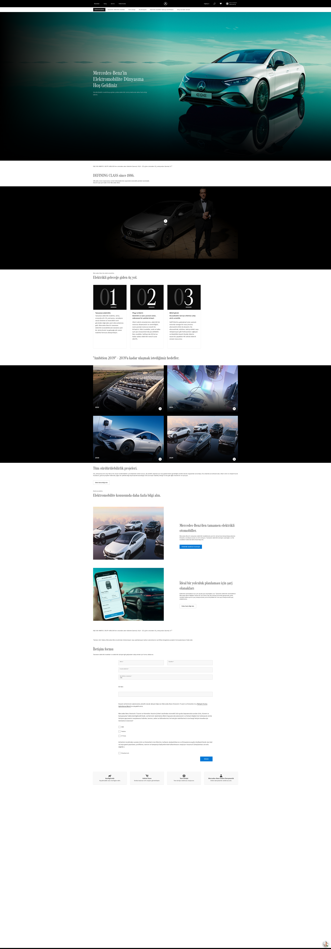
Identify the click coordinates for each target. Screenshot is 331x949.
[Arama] (214, 3)
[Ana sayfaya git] (165, 4)
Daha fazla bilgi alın (101, 482)
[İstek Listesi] (220, 3)
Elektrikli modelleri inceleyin (191, 547)
